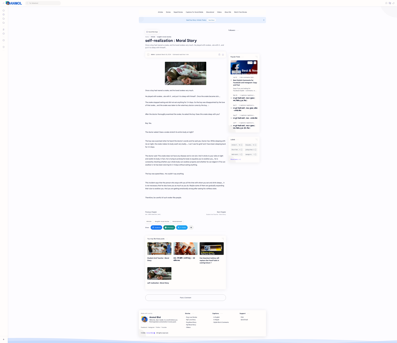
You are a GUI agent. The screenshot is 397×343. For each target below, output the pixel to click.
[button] (393, 3)
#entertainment (177, 221)
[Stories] (168, 12)
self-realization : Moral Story (158, 283)
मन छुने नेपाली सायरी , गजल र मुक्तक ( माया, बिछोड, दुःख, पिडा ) (244, 99)
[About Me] (228, 12)
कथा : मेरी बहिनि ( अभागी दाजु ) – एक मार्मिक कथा (184, 259)
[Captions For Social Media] (194, 12)
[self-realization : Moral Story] (159, 273)
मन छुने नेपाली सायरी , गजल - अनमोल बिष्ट (245, 118)
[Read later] (219, 54)
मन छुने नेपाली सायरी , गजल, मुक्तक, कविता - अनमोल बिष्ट (245, 109)
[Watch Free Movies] (240, 12)
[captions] (244, 95)
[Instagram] (151, 327)
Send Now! (212, 20)
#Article (148, 221)
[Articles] (160, 12)
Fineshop (181, 333)
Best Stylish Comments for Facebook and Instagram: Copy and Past (245, 82)
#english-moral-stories (162, 221)
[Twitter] (158, 327)
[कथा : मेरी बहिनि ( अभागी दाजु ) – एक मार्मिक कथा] (185, 248)
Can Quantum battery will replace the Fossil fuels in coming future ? (209, 260)
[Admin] (153, 54)
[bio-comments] (246, 77)
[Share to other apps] (191, 227)
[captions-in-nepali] (253, 95)
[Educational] (210, 12)
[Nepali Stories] (178, 12)
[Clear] (58, 3)
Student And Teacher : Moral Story (158, 259)
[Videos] (219, 12)
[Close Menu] (263, 20)
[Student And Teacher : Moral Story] (159, 248)
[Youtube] (164, 327)
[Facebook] (144, 327)
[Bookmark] (386, 3)
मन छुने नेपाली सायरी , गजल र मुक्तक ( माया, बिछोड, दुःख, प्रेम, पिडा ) (244, 127)
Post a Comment (185, 298)
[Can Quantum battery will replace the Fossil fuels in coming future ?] (212, 248)
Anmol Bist (149, 333)
